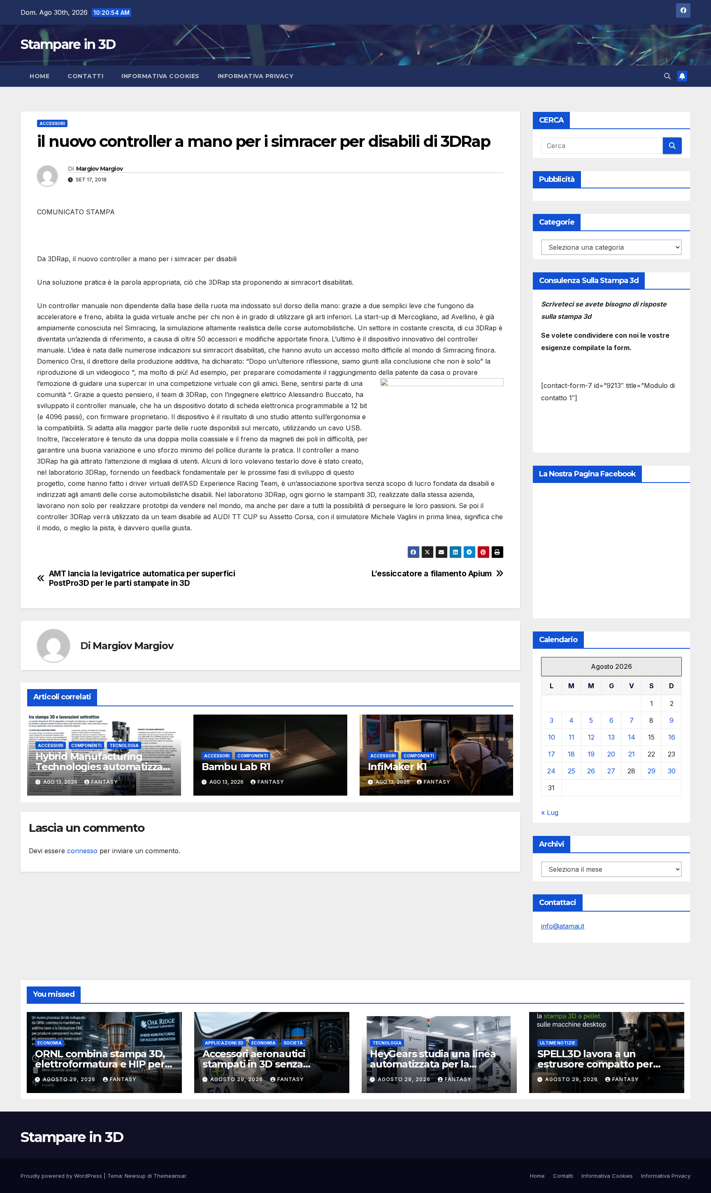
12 (591, 737)
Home (39, 76)
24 (551, 771)
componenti (86, 745)
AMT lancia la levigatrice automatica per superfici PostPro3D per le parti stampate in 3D (142, 578)
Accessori (52, 123)
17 (551, 754)
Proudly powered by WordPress (62, 1175)
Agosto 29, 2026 (70, 1079)
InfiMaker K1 (397, 767)
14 (631, 737)
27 (611, 771)
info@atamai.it (562, 926)
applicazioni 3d (224, 1042)
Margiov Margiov (99, 168)
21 (631, 754)
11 (571, 737)
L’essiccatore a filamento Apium (432, 573)
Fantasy (104, 782)
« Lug (549, 812)
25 (571, 771)
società (293, 1042)
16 (671, 737)
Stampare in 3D (68, 44)
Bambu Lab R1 (236, 767)
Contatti (85, 76)
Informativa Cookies (160, 76)
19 (591, 754)
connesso (82, 851)
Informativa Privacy (256, 76)
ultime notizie (557, 1042)
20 (611, 754)
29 (651, 771)
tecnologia (124, 745)
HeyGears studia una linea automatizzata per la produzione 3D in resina (433, 1064)
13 (611, 737)
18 (571, 754)
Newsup (135, 1175)
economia (49, 1042)
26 (591, 771)
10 (551, 737)
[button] (667, 76)
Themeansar (169, 1175)
